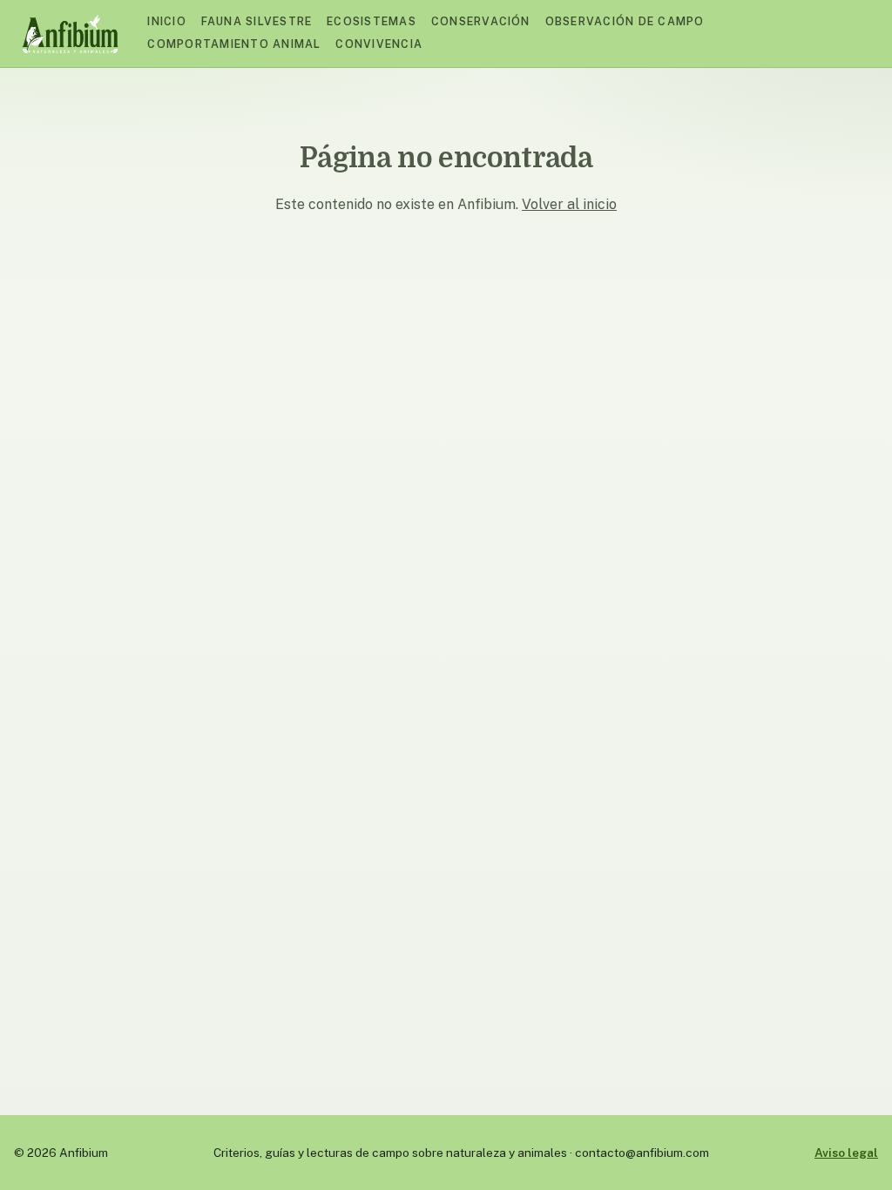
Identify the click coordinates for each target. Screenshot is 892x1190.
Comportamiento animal (234, 44)
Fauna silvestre (257, 21)
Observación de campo (625, 21)
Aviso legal (846, 1153)
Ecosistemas (371, 21)
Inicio (166, 21)
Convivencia (378, 44)
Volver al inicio (569, 204)
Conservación (480, 21)
